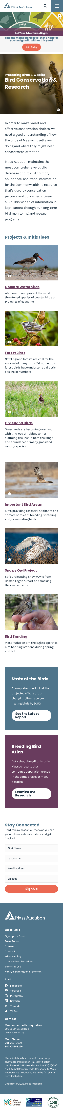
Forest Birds (15, 352)
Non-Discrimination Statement (24, 971)
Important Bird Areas (23, 504)
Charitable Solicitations (19, 961)
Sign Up (31, 889)
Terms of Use (13, 966)
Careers (9, 946)
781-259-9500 (13, 1043)
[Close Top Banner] (59, 15)
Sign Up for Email (15, 936)
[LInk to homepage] (18, 5)
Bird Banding (16, 636)
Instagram (16, 996)
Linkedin (15, 1001)
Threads (15, 1006)
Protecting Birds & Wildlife (25, 75)
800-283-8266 (14, 1046)
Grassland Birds (19, 423)
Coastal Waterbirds (22, 287)
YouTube (15, 991)
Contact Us (12, 951)
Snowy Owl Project (21, 570)
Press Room (12, 941)
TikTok (14, 1011)
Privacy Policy (13, 956)
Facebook (16, 985)
